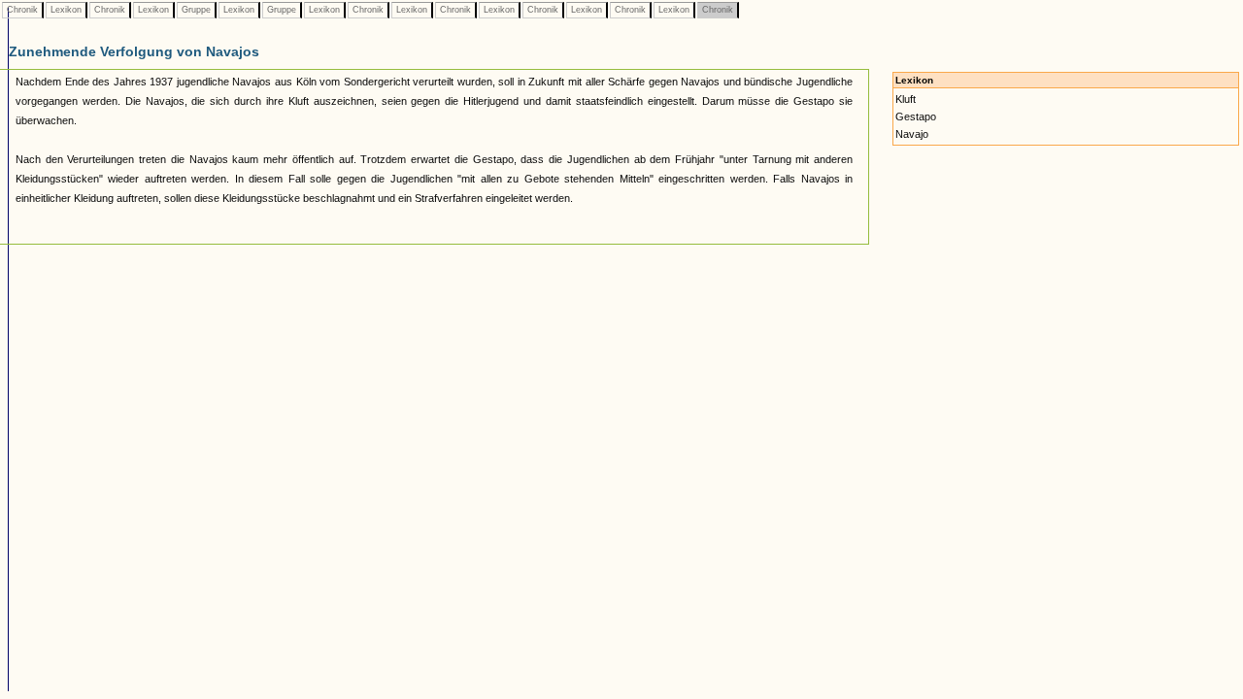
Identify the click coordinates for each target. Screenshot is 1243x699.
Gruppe (196, 10)
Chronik (22, 10)
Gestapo (915, 116)
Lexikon (66, 10)
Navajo (911, 134)
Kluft (905, 99)
